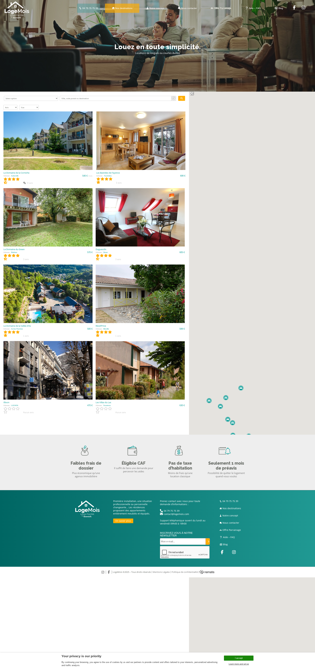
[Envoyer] (208, 541)
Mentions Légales (161, 572)
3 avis (119, 183)
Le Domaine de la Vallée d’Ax (17, 325)
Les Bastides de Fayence (108, 172)
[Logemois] (17, 17)
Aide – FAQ (254, 8)
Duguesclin (101, 249)
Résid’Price (101, 325)
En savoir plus (123, 520)
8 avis (30, 183)
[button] (240, 388)
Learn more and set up (239, 664)
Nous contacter (188, 8)
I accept (239, 658)
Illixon (6, 402)
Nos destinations (123, 8)
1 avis (26, 336)
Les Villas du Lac (103, 402)
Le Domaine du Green (14, 249)
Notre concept (156, 8)
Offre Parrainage (222, 8)
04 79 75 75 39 (90, 8)
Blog (280, 8)
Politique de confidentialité (185, 572)
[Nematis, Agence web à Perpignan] (207, 572)
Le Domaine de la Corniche (16, 172)
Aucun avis (28, 412)
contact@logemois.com (176, 514)
